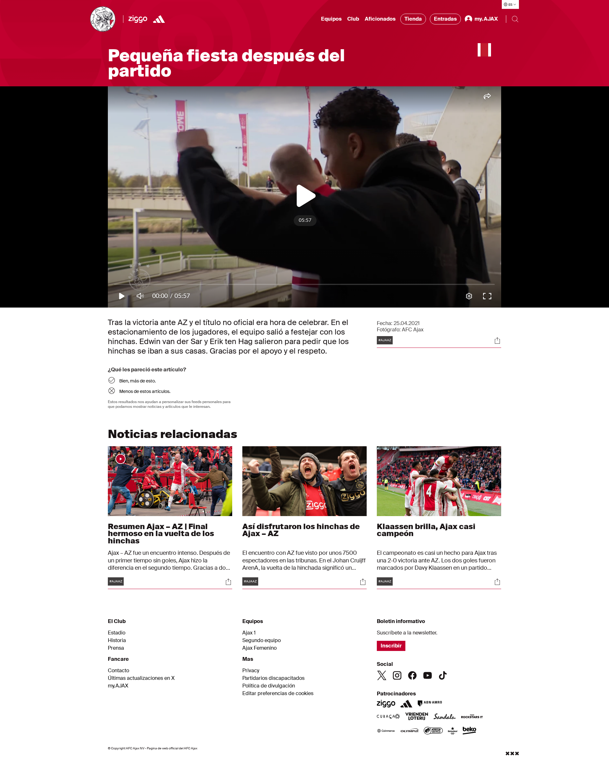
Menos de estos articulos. (144, 391)
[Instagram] (397, 675)
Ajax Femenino (259, 648)
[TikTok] (443, 675)
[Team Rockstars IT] (472, 717)
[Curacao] (388, 717)
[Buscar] (515, 19)
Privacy (250, 670)
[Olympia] (409, 731)
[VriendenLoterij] (416, 717)
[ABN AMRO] (429, 703)
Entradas (445, 19)
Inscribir (391, 645)
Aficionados (380, 19)
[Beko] (469, 731)
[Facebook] (412, 675)
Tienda (413, 19)
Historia (117, 640)
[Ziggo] (137, 19)
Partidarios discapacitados (273, 678)
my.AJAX (118, 686)
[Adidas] (159, 19)
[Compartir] (497, 340)
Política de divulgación (268, 686)
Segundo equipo (261, 640)
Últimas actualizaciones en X (141, 678)
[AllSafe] (433, 731)
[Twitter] (382, 675)
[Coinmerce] (386, 731)
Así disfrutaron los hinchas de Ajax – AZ (301, 529)
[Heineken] (453, 731)
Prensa (116, 648)
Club (353, 19)
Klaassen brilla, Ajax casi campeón (426, 529)
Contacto (118, 670)
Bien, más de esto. (137, 381)
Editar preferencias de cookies (277, 693)
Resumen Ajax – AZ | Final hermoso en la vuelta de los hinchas (161, 533)
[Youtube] (427, 675)
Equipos (331, 19)
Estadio (116, 633)
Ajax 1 (249, 633)
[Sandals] (444, 716)
